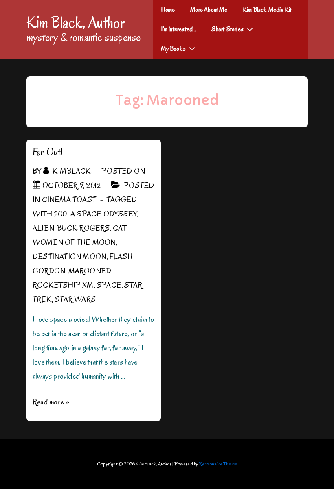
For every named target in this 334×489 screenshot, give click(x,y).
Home (168, 10)
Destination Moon (69, 256)
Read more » (51, 402)
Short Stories (227, 29)
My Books (173, 49)
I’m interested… (178, 29)
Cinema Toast (69, 199)
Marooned (90, 271)
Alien (43, 228)
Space (109, 285)
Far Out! (47, 152)
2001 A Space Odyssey (95, 214)
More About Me (208, 10)
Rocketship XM (63, 285)
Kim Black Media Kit (267, 10)
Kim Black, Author (75, 22)
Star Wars (75, 299)
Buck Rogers (83, 228)
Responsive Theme (218, 463)
